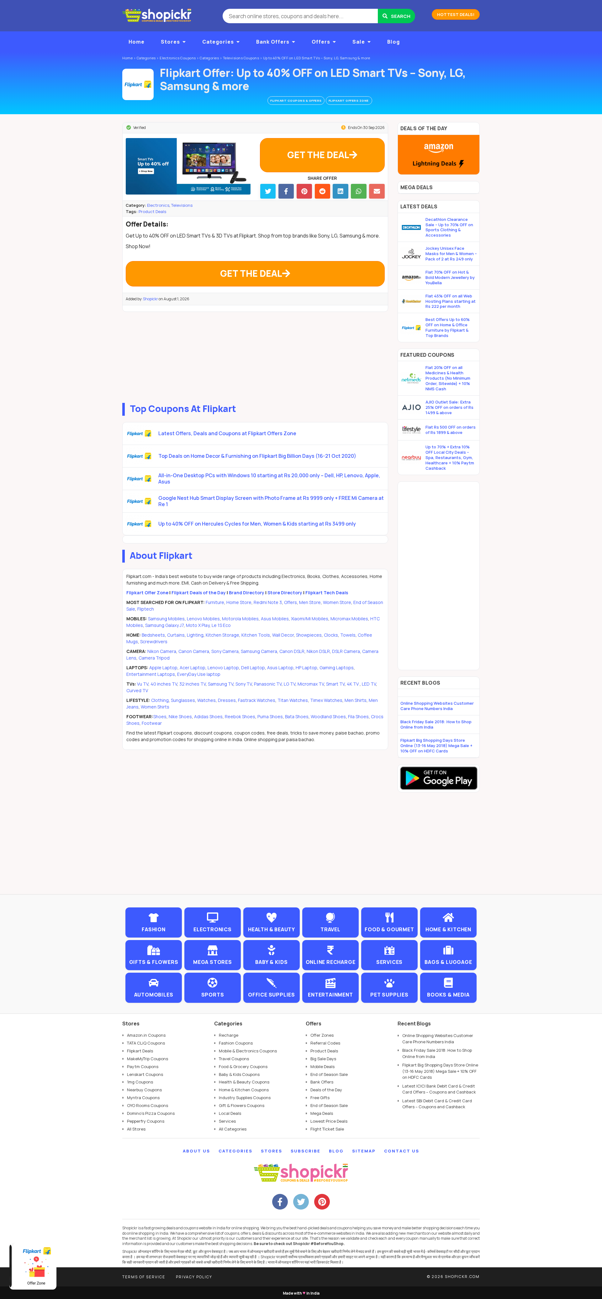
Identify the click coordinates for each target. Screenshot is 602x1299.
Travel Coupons (234, 1058)
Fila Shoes (358, 716)
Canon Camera (193, 651)
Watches (206, 700)
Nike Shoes (180, 716)
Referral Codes (325, 1043)
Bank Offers (272, 41)
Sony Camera (225, 651)
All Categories (232, 1129)
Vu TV (142, 684)
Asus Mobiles (275, 619)
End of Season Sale (329, 1074)
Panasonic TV (268, 684)
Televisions (182, 205)
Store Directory (284, 593)
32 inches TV (192, 684)
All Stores (136, 1129)
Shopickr (150, 299)
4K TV (353, 684)
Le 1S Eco (221, 625)
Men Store (310, 602)
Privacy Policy (194, 1277)
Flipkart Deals (140, 1051)
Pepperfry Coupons (145, 1121)
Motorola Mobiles (240, 619)
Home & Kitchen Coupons (244, 1090)
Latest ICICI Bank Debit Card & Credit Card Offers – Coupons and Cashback (439, 1089)
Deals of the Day (326, 1090)
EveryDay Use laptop (198, 674)
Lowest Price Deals (328, 1121)
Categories (218, 41)
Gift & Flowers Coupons (241, 1105)
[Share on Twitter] (268, 191)
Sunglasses (183, 700)
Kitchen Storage (222, 635)
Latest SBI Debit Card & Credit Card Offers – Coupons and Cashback (437, 1104)
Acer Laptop (192, 668)
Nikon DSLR (318, 651)
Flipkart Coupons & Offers (296, 101)
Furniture (215, 602)
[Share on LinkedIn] (340, 191)
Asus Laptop (280, 668)
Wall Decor (283, 635)
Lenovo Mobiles (203, 619)
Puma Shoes (270, 716)
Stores (170, 41)
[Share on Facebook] (286, 191)
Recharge (228, 1035)
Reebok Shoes (240, 716)
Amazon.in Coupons (146, 1035)
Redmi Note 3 (268, 602)
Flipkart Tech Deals (326, 593)
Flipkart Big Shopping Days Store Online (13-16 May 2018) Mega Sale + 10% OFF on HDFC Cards (436, 745)
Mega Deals (321, 1113)
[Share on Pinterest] (304, 191)
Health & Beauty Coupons (244, 1082)
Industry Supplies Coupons (245, 1097)
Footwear (152, 723)
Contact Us (401, 1151)
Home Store (238, 602)
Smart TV (335, 684)
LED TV (369, 684)
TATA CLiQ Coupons (146, 1043)
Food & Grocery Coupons (243, 1066)
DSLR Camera (346, 651)
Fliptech (145, 609)
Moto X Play (197, 625)
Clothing (160, 700)
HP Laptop (306, 668)
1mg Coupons (140, 1082)
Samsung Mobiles (166, 619)
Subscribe (305, 1151)
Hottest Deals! (455, 14)
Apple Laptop (163, 668)
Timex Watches (326, 700)
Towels (348, 635)
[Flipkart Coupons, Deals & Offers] (138, 84)
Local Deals (230, 1113)
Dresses (227, 700)
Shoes (159, 716)
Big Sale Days (323, 1058)
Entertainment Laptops (150, 674)
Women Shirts (155, 707)
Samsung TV (220, 684)
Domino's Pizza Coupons (151, 1113)
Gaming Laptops (336, 668)
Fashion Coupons (236, 1043)
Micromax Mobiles (349, 619)
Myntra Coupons (143, 1097)
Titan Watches (292, 700)
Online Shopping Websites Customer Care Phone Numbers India (437, 705)
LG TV (289, 684)
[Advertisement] (255, 356)
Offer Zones (322, 1035)
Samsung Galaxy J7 (164, 625)
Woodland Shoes (328, 716)
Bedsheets (153, 635)
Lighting (195, 635)
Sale (358, 41)
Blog (393, 41)
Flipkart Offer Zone (147, 593)
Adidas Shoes (208, 716)
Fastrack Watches (256, 700)
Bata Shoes (297, 716)
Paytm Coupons (142, 1066)
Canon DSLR (291, 651)
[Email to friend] (376, 191)
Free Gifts (320, 1097)
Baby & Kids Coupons (239, 1074)
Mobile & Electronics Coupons (248, 1051)
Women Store (337, 602)
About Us (196, 1151)
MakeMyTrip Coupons (147, 1058)
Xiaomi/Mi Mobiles (309, 619)
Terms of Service (143, 1277)
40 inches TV (163, 684)
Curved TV (137, 690)
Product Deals (152, 211)
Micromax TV (311, 684)
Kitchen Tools (255, 635)
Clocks (331, 635)
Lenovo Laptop (223, 668)
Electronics (158, 205)
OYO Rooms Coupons (147, 1105)
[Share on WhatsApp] (358, 191)
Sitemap (364, 1151)
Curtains (176, 635)
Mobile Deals (322, 1066)
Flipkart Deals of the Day (199, 593)
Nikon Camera (161, 651)
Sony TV (243, 684)
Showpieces (309, 635)
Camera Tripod (154, 658)
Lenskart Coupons (145, 1074)
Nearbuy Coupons (144, 1090)
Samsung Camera (259, 651)
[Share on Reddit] (322, 191)
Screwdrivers (153, 641)
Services (227, 1121)
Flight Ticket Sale (327, 1129)
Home (137, 41)
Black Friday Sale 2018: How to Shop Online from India (436, 724)
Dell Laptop (253, 668)
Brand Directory (246, 593)
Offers (321, 41)
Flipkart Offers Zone (349, 101)
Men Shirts (356, 700)
